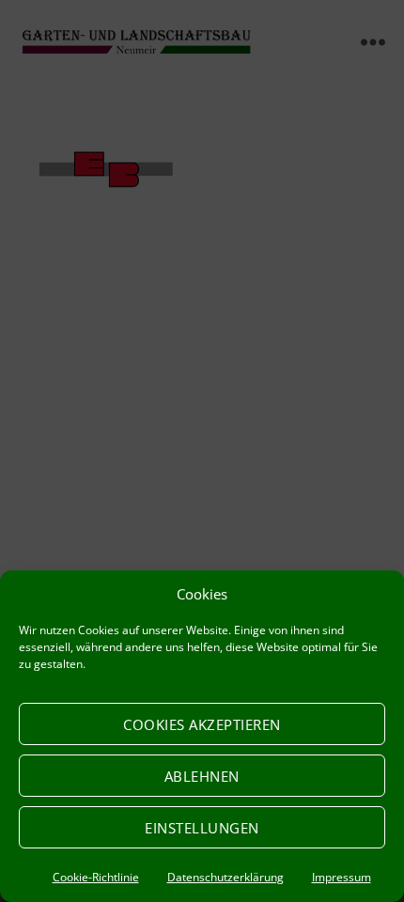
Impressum (341, 877)
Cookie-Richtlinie (96, 877)
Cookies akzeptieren (202, 724)
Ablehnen (202, 776)
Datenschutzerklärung (225, 877)
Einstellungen (202, 827)
